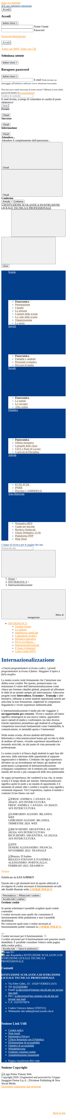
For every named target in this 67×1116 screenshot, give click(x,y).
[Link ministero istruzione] (16, 5)
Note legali (14, 1033)
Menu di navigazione (46, 616)
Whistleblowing (16, 1048)
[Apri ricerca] (38, 223)
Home (11, 578)
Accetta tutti (14, 899)
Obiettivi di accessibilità (21, 1045)
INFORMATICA (17, 581)
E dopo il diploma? (25, 648)
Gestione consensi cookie (22, 1051)
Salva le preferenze (28, 948)
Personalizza (9, 895)
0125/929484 (20, 986)
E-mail (37, 79)
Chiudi (6, 115)
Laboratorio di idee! (26, 635)
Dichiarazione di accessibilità (24, 1042)
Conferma (18, 201)
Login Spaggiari (27, 92)
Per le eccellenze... (25, 642)
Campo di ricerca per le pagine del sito (22, 544)
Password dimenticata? (13, 36)
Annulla (6, 201)
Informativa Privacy (19, 1036)
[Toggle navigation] (28, 250)
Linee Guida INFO (25, 651)
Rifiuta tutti (29, 895)
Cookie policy (16, 1030)
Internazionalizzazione (27, 645)
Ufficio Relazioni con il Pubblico (26, 1039)
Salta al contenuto (11, 2)
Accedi (6, 9)
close (5, 266)
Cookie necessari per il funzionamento (22, 936)
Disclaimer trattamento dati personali (21, 1086)
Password (39, 30)
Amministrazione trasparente (23, 1054)
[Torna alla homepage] (33, 206)
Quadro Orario (23, 626)
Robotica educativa (25, 638)
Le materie (21, 629)
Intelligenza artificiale (26, 632)
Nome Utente (41, 26)
